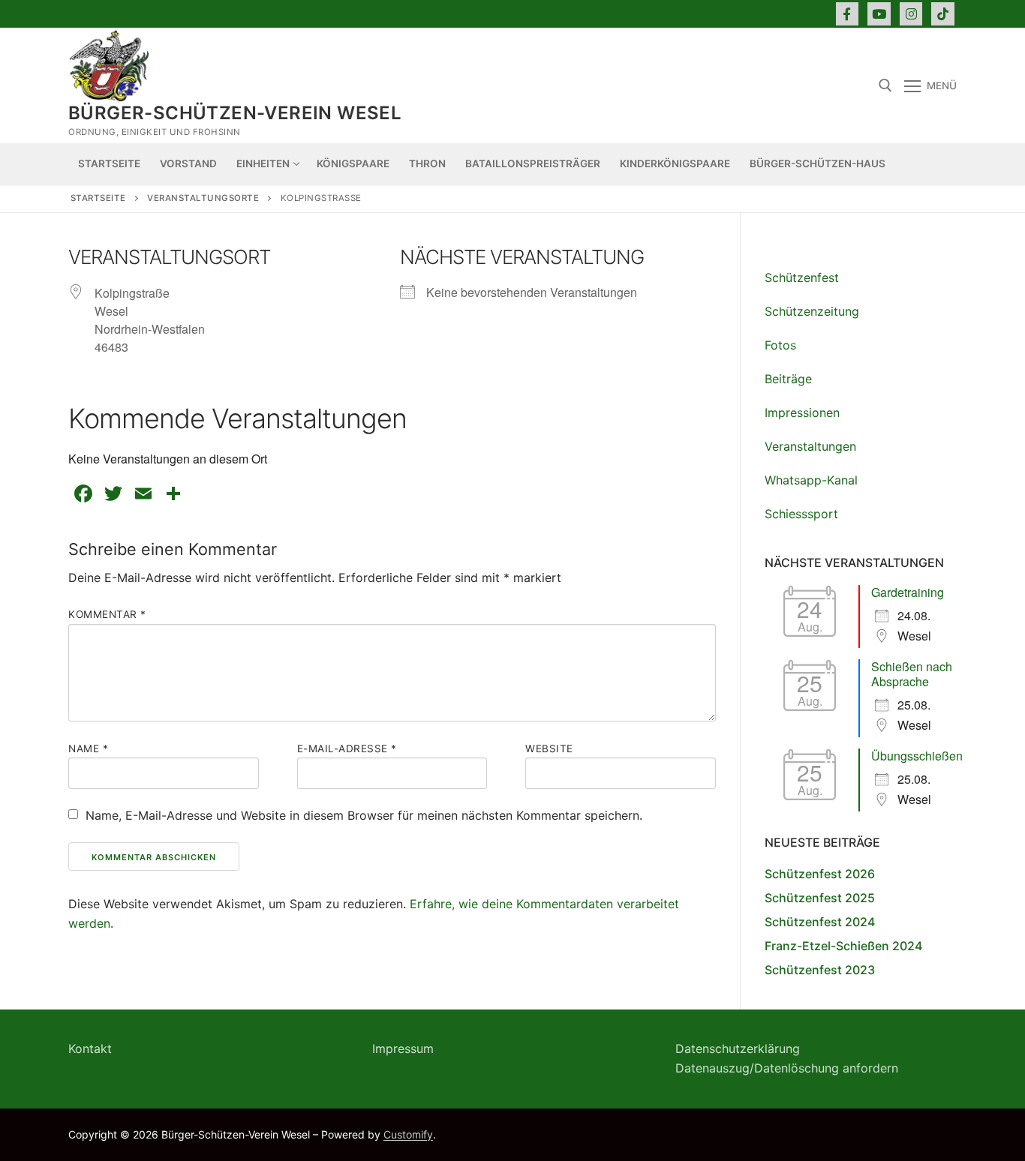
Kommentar (107, 614)
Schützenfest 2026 (820, 873)
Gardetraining (907, 592)
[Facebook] (847, 14)
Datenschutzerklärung (737, 1048)
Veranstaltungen (810, 446)
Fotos (780, 345)
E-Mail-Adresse (347, 748)
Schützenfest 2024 (820, 921)
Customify (408, 1134)
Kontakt (90, 1048)
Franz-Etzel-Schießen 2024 (843, 945)
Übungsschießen (917, 755)
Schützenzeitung (812, 311)
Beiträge (788, 378)
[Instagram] (911, 14)
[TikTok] (943, 14)
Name (88, 748)
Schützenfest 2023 (820, 969)
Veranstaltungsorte (203, 198)
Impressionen (802, 412)
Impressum (403, 1048)
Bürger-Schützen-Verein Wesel (234, 113)
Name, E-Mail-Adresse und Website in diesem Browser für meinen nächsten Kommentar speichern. (364, 815)
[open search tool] (885, 85)
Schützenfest (802, 277)
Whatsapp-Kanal (811, 480)
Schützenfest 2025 (820, 897)
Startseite (98, 198)
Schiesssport (801, 513)
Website (549, 748)
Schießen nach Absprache (911, 674)
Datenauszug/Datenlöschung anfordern (786, 1068)
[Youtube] (879, 14)
